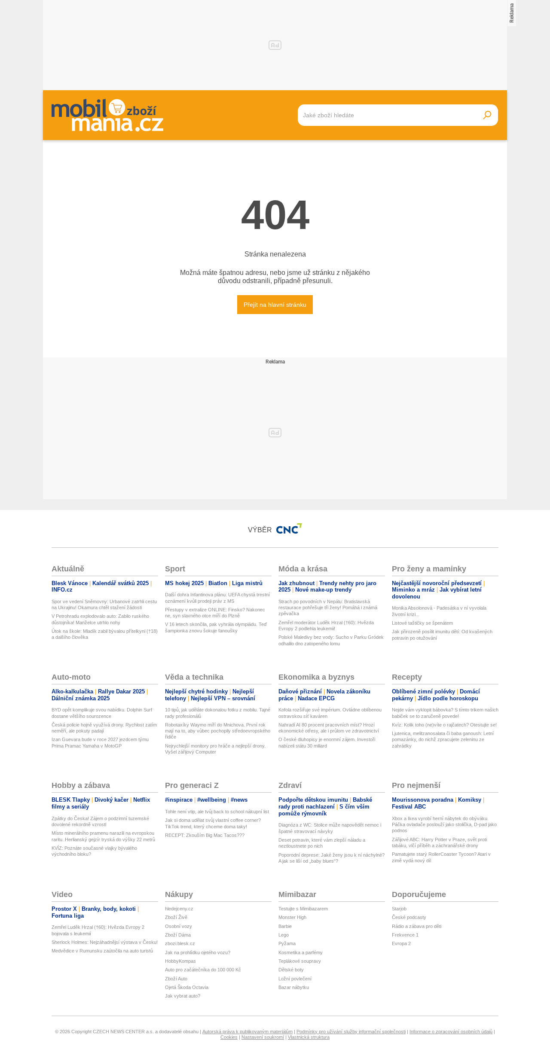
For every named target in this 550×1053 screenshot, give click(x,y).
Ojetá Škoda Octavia (186, 987)
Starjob (399, 908)
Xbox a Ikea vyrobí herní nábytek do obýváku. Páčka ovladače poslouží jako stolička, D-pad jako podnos (444, 824)
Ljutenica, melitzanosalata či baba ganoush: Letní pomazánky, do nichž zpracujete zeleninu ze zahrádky (443, 739)
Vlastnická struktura (309, 1037)
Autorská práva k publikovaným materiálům (247, 1031)
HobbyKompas (180, 961)
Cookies (229, 1037)
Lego (283, 934)
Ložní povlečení (295, 978)
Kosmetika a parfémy (300, 952)
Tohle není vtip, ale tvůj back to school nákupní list (217, 811)
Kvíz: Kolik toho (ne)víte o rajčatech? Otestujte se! (444, 724)
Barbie (285, 926)
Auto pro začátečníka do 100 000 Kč (203, 969)
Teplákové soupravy (299, 961)
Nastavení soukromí (262, 1037)
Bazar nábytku (293, 987)
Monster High (292, 917)
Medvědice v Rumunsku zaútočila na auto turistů (102, 950)
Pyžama (287, 943)
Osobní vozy (178, 926)
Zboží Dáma (178, 934)
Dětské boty (291, 969)
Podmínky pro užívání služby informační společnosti (351, 1031)
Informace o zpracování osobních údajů (450, 1031)
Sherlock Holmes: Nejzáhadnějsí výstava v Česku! (105, 942)
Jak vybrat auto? (182, 995)
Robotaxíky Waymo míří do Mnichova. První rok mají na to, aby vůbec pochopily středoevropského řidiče (217, 731)
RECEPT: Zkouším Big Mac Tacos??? (204, 835)
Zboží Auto (176, 978)
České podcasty (409, 917)
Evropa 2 (401, 943)
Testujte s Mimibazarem (303, 908)
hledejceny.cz (179, 908)
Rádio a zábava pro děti (416, 926)
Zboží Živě (176, 917)
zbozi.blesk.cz (180, 943)
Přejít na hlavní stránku (275, 304)
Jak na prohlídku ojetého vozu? (197, 952)
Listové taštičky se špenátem (422, 623)
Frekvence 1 (405, 934)
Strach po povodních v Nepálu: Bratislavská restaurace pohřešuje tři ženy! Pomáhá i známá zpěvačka (327, 608)
